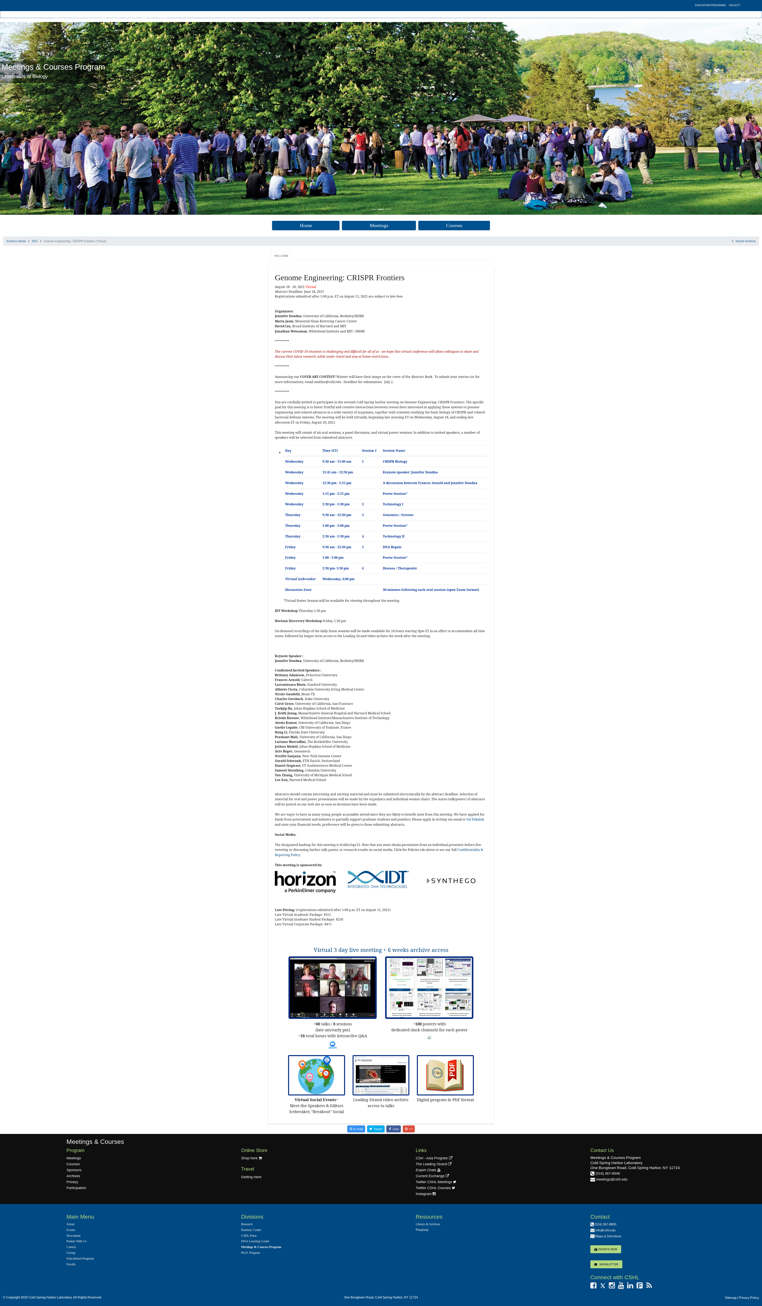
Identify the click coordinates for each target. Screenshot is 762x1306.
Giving (163, 17)
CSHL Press (249, 1235)
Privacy (72, 1182)
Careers (147, 17)
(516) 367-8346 (607, 1173)
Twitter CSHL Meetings (434, 1182)
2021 (35, 241)
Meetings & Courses (95, 1141)
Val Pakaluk (475, 819)
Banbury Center (251, 1230)
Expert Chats (426, 1170)
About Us (61, 17)
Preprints (422, 1230)
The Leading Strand (432, 1164)
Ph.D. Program (250, 1252)
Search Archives (745, 241)
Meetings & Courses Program (261, 1247)
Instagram (424, 1194)
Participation (76, 1188)
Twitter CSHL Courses (434, 1188)
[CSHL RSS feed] (649, 1287)
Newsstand (97, 17)
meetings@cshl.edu (611, 1179)
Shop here (250, 1158)
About (70, 1224)
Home (306, 225)
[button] (57, 118)
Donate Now (607, 1249)
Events (78, 17)
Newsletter (607, 1264)
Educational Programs (80, 1258)
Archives (73, 1176)
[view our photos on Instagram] (612, 1287)
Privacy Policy (749, 1297)
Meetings (379, 225)
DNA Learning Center (255, 1241)
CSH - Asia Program (432, 1158)
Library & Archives (428, 1224)
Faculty (734, 5)
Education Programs (710, 5)
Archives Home (16, 241)
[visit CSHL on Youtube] (621, 1287)
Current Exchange (430, 1176)
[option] (381, 118)
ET (335, 450)
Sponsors (74, 1170)
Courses (454, 225)
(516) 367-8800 (605, 1224)
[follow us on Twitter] (602, 1287)
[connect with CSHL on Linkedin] (630, 1287)
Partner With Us (123, 17)
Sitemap (731, 1297)
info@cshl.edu (605, 1230)
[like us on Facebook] (593, 1287)
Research (247, 1224)
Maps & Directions (608, 1236)
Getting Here (251, 1177)
